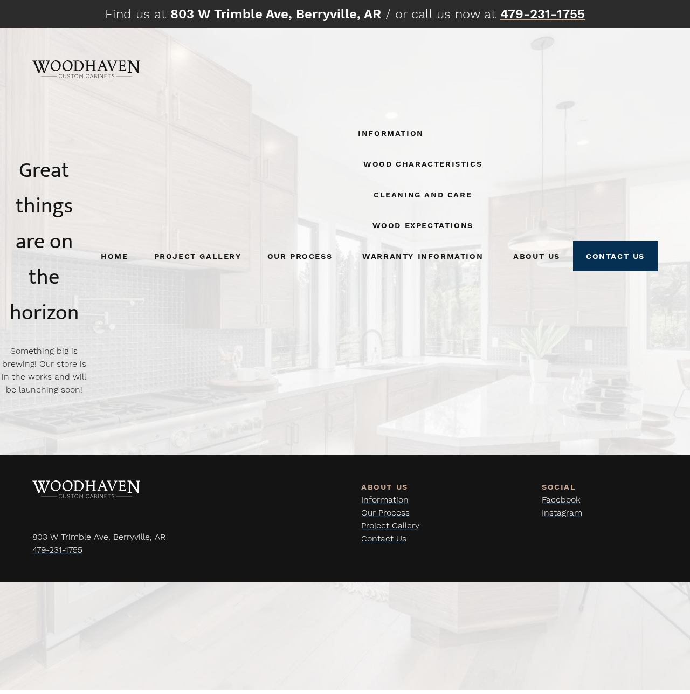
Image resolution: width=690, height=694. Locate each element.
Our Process (300, 256)
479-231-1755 (57, 550)
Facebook (561, 499)
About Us (536, 256)
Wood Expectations (422, 225)
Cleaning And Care (423, 194)
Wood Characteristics (422, 164)
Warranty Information (422, 256)
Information (391, 133)
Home (114, 256)
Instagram (562, 512)
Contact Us (615, 256)
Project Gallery (198, 256)
